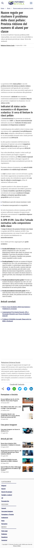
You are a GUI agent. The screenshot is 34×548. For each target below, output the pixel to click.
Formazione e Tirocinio (7, 514)
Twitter (20, 388)
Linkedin (31, 388)
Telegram (25, 388)
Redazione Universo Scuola (7, 45)
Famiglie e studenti (6, 495)
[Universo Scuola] (16, 4)
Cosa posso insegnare (7, 511)
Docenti (3, 489)
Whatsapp (14, 388)
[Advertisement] (17, 65)
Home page (4, 531)
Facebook (8, 388)
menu (31, 2)
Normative (4, 524)
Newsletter (4, 537)
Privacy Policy (17, 546)
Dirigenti (3, 486)
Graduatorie (4, 517)
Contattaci (4, 540)
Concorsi (3, 508)
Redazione (4, 534)
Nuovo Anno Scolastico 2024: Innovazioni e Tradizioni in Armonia (16, 308)
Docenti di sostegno (6, 492)
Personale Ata (5, 501)
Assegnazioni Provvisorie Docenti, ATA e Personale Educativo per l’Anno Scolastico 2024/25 (15, 314)
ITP (2, 498)
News (2, 521)
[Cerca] (2, 3)
